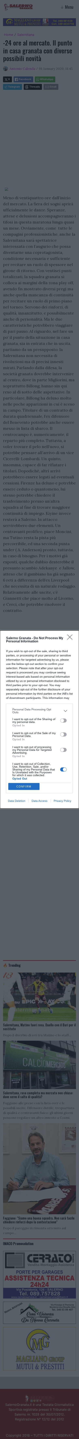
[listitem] (39, 711)
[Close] (71, 638)
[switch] (63, 720)
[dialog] (39, 719)
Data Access (39, 800)
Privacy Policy (62, 800)
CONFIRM (23, 786)
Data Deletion (16, 800)
